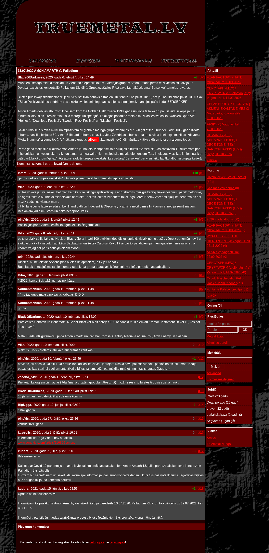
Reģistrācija (215, 336)
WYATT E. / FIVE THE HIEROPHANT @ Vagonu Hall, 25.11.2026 (229, 241)
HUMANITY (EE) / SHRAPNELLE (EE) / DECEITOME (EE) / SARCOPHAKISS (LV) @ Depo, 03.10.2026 (225, 145)
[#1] (201, 173)
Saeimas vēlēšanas (223, 188)
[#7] (201, 289)
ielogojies (97, 542)
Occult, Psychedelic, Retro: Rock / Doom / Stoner (225, 281)
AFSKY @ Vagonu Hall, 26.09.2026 (223, 127)
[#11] (201, 358)
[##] (202, 77)
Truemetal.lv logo (219, 444)
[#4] (201, 233)
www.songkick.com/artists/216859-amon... (47, 442)
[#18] (201, 488)
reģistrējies (117, 542)
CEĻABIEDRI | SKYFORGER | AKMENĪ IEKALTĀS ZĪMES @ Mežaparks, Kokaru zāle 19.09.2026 (228, 111)
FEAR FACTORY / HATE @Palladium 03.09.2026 (224, 80)
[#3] (201, 219)
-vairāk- (212, 160)
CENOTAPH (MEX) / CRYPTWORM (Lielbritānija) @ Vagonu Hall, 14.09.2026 (229, 93)
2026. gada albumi (223, 219)
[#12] (201, 377)
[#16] (201, 432)
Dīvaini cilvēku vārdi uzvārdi (226, 179)
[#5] (201, 256)
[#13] (201, 391)
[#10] (201, 345)
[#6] (201, 275)
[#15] (201, 418)
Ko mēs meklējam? (220, 379)
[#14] (201, 404)
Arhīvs (211, 438)
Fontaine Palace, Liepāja (227, 289)
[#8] (201, 303)
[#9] (201, 316)
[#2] (201, 187)
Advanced (214, 373)
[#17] (201, 451)
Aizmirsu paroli (217, 342)
